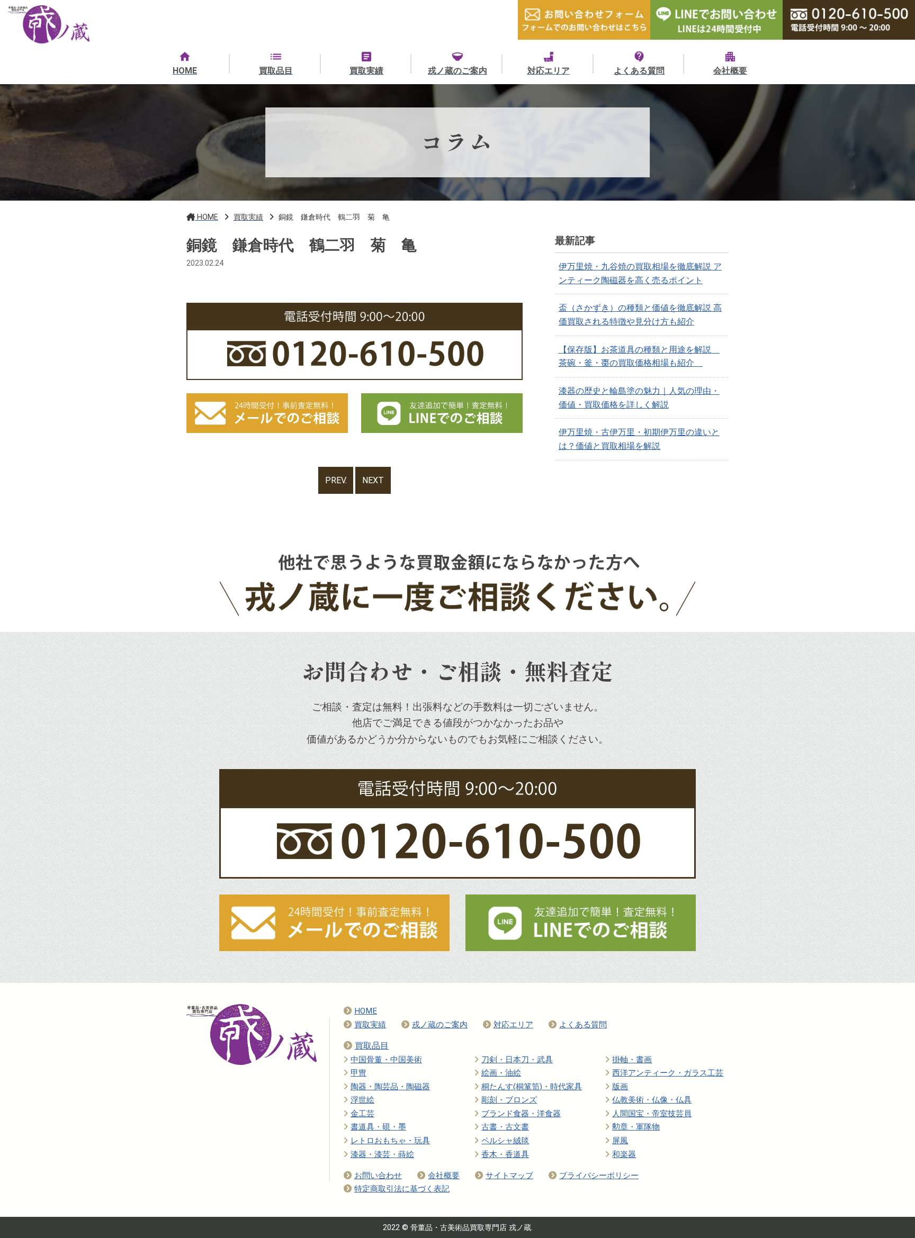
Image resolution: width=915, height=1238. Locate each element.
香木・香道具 (505, 1154)
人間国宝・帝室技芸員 (652, 1113)
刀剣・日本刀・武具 (517, 1059)
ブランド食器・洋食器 (521, 1113)
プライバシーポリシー (599, 1175)
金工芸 (362, 1113)
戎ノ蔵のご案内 (440, 1024)
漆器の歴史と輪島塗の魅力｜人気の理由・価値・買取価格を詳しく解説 (639, 398)
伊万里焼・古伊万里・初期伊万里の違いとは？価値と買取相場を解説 (639, 439)
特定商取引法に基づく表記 (402, 1189)
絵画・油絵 (501, 1073)
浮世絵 (362, 1100)
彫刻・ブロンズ (509, 1100)
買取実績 (370, 1024)
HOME (365, 1011)
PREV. (336, 480)
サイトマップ (509, 1175)
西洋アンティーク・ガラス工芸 (667, 1073)
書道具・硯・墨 (378, 1127)
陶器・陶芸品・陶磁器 (390, 1086)
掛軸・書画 (632, 1059)
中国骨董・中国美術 (386, 1059)
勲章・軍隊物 (636, 1127)
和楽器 (624, 1154)
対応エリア (513, 1024)
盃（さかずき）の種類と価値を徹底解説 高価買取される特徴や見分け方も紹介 (640, 315)
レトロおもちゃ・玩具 (390, 1140)
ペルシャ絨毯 (505, 1140)
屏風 (620, 1140)
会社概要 (444, 1175)
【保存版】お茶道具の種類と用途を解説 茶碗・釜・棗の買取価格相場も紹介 (639, 356)
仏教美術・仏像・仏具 (652, 1100)
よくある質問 (583, 1024)
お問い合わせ (378, 1175)
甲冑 (358, 1073)
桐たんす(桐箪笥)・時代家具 (531, 1086)
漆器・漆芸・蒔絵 (382, 1154)
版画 (620, 1086)
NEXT (373, 480)
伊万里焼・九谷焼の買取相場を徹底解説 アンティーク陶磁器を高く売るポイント (640, 273)
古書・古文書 (505, 1127)
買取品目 (372, 1046)
